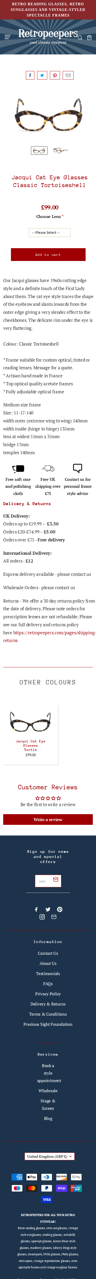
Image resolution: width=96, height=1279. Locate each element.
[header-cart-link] (89, 37)
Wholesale (48, 1091)
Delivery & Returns (48, 1004)
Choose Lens (48, 216)
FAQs (48, 984)
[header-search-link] (80, 37)
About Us (48, 963)
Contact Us (48, 953)
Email (68, 75)
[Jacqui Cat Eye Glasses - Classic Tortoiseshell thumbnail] (61, 150)
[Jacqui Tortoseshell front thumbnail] (39, 150)
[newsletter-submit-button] (55, 880)
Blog (48, 1118)
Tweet (42, 75)
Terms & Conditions (48, 1014)
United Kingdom (47, 1156)
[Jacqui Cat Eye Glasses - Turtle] (30, 721)
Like (30, 75)
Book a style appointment (49, 1073)
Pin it (55, 75)
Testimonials (48, 973)
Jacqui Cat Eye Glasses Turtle (31, 745)
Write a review (48, 819)
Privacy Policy (48, 994)
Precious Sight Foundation (47, 1024)
